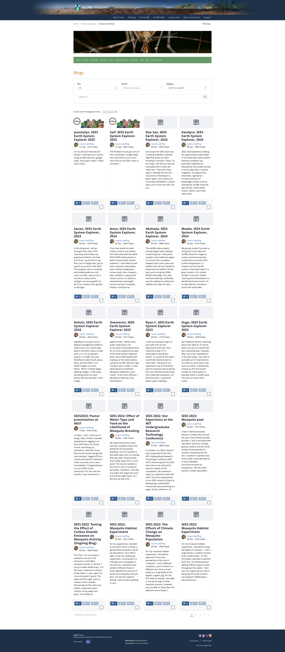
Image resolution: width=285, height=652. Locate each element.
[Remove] (116, 111)
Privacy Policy (194, 641)
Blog (147, 60)
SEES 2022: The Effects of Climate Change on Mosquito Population (159, 531)
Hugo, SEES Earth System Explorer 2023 (194, 326)
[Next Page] (209, 615)
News (142, 60)
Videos (111, 60)
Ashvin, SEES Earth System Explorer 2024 (88, 326)
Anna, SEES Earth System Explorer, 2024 (123, 232)
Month (124, 84)
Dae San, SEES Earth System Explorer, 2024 (157, 136)
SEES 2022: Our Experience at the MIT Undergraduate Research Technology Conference (159, 427)
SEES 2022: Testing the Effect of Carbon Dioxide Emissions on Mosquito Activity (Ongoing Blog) (88, 533)
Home (76, 24)
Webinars (103, 60)
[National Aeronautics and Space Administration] (88, 641)
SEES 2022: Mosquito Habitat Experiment (123, 528)
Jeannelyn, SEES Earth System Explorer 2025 (86, 136)
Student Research (122, 60)
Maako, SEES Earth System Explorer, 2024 (195, 232)
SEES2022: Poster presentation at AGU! (87, 419)
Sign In (209, 8)
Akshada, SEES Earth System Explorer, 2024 (157, 232)
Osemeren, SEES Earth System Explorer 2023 (122, 326)
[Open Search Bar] (199, 7)
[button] (207, 23)
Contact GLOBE (207, 641)
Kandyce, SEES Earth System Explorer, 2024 (192, 136)
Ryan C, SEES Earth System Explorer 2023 (160, 326)
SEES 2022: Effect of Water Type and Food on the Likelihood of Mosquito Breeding (124, 423)
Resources (134, 60)
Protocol (85, 60)
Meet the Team (156, 60)
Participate (94, 60)
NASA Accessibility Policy (204, 645)
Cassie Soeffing (86, 144)
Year (79, 84)
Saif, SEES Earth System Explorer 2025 (122, 136)
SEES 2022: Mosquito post (192, 418)
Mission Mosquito (88, 24)
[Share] (101, 207)
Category (170, 84)
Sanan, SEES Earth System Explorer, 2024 (87, 232)
